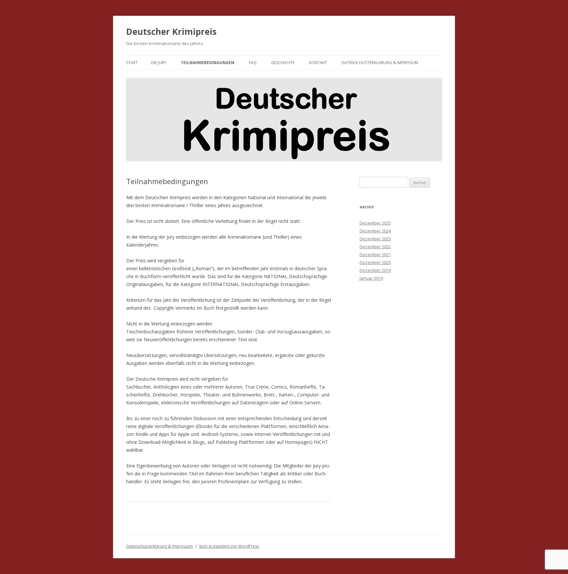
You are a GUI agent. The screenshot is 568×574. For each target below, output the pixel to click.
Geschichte (283, 62)
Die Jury (158, 62)
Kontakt (318, 62)
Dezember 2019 (375, 270)
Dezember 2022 (375, 247)
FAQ (253, 62)
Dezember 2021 (375, 254)
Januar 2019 (371, 278)
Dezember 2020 (375, 262)
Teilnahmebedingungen (207, 62)
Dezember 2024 (375, 231)
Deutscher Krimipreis (171, 31)
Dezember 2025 (375, 223)
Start (132, 62)
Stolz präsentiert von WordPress (229, 546)
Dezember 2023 (375, 239)
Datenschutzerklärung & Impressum (380, 62)
